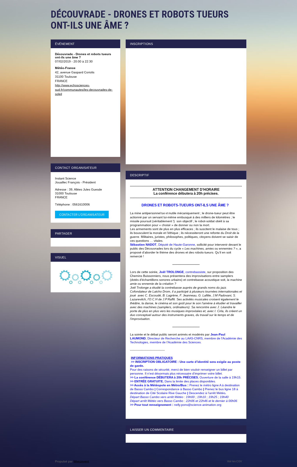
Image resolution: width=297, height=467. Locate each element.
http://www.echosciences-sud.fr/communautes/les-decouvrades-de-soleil (84, 90)
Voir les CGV (234, 461)
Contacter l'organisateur (81, 214)
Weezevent (81, 461)
